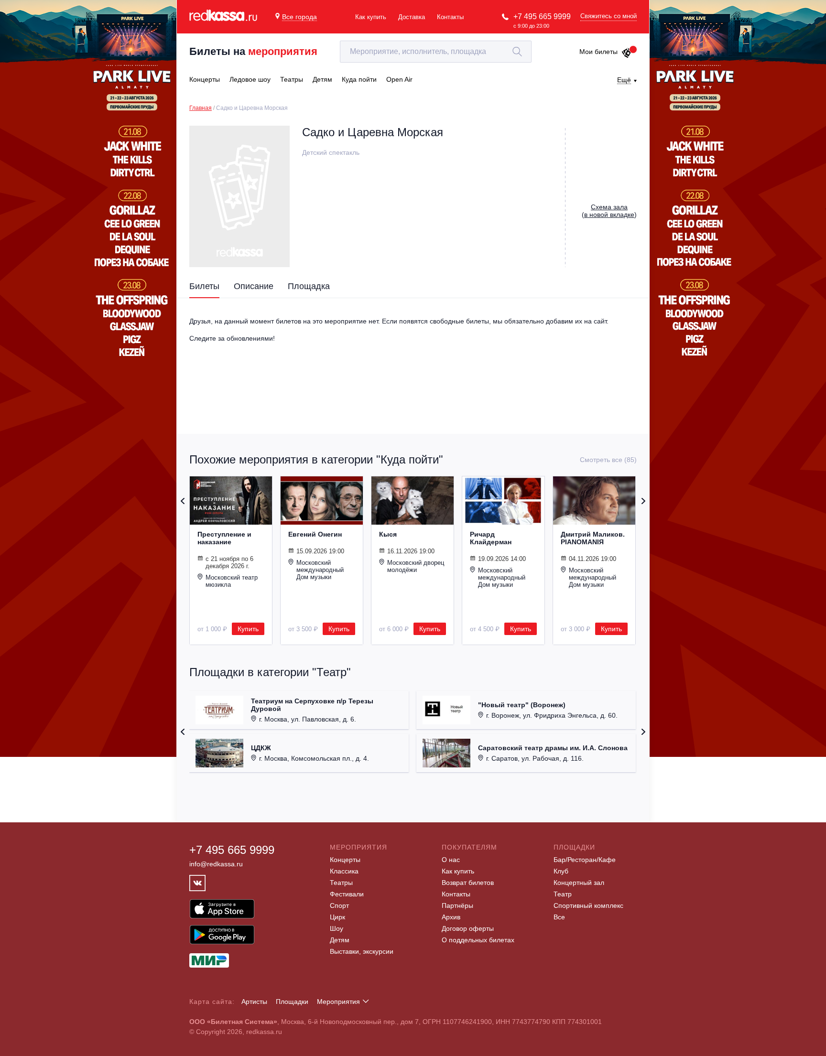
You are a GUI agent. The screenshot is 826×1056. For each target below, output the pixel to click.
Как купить (370, 17)
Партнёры (457, 905)
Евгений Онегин (315, 534)
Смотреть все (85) (608, 459)
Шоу (336, 928)
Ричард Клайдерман (490, 538)
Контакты (450, 17)
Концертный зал (579, 882)
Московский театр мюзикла (232, 581)
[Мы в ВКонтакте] (197, 883)
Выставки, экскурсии (361, 951)
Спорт (339, 905)
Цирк (337, 917)
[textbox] (436, 52)
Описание (253, 286)
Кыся (388, 534)
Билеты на (253, 51)
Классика (344, 871)
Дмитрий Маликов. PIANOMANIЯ (593, 538)
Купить (248, 629)
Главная (200, 108)
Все (559, 917)
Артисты (254, 1001)
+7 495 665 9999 (542, 16)
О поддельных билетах (478, 940)
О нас (451, 859)
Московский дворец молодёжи (415, 566)
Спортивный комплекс (588, 905)
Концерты (345, 859)
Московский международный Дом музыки (320, 570)
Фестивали (347, 894)
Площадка (309, 286)
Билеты (204, 286)
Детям (339, 940)
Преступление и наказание (224, 538)
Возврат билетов (468, 882)
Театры (341, 882)
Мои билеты (598, 51)
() (609, 210)
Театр (563, 894)
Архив (451, 917)
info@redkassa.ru (216, 864)
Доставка (411, 17)
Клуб (561, 871)
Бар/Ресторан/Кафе (585, 859)
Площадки (292, 1001)
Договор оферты (468, 928)
